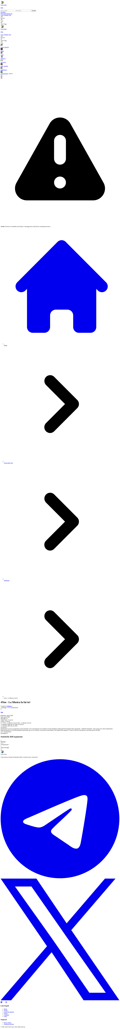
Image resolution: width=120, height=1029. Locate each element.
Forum (5, 1013)
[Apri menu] (1, 749)
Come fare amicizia (9, 1012)
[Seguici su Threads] (6, 1002)
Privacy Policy (7, 1022)
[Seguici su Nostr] (4, 1002)
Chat (9, 15)
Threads (6, 15)
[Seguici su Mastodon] (1, 1002)
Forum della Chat (8, 463)
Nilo (2, 712)
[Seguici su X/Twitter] (60, 1000)
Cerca (2, 15)
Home (5, 1009)
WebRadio (6, 580)
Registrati (3, 12)
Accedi (33, 10)
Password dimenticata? (6, 13)
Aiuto (5, 1016)
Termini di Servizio (9, 1024)
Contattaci (6, 1015)
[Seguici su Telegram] (60, 878)
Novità (5, 1010)
